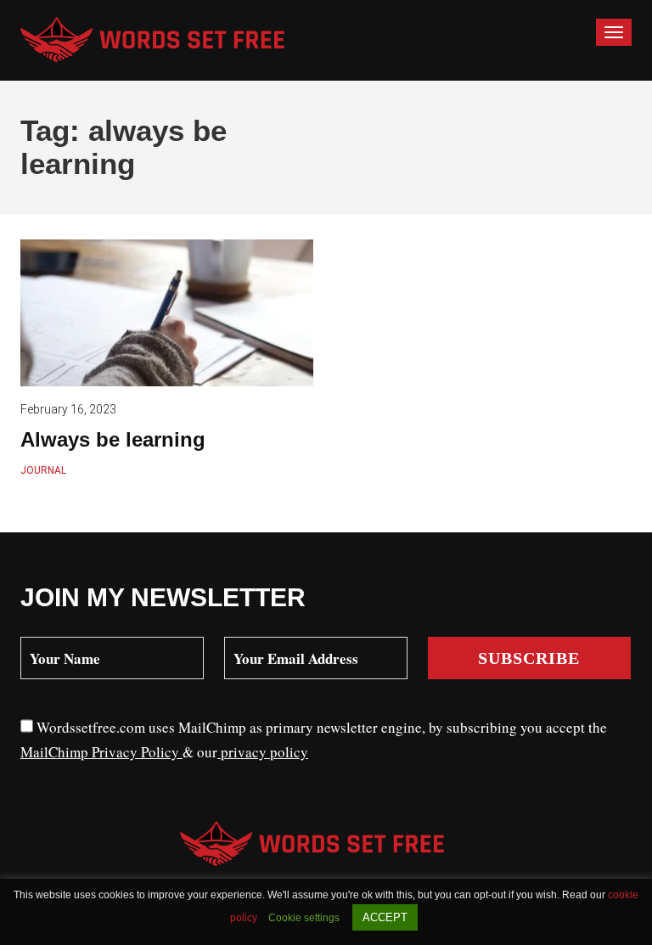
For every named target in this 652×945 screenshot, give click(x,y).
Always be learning (112, 439)
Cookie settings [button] (304, 918)
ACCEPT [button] (385, 917)
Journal (43, 470)
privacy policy (262, 752)
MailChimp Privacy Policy (101, 752)
